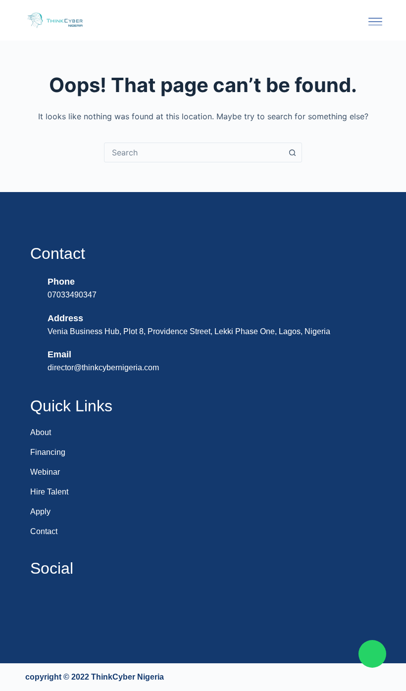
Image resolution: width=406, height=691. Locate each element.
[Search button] (292, 152)
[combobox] (193, 152)
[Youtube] (68, 602)
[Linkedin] (42, 602)
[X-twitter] (121, 602)
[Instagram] (94, 602)
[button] (375, 20)
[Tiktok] (147, 602)
